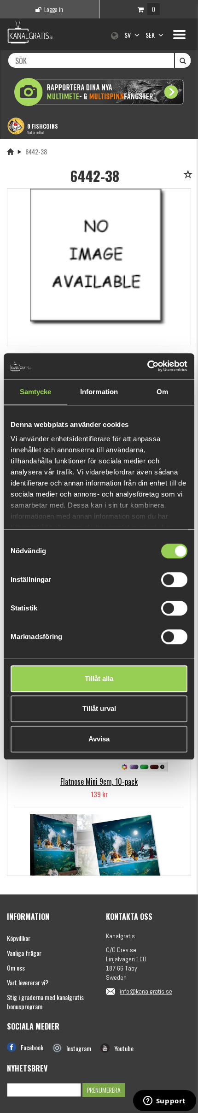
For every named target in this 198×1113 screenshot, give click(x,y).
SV (128, 35)
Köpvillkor (18, 938)
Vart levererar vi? (27, 982)
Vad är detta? (35, 132)
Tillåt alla (99, 678)
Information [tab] (99, 392)
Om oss (16, 967)
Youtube (124, 1048)
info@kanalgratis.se (146, 991)
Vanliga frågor (24, 953)
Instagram (78, 1048)
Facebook (32, 1047)
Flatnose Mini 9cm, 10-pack (99, 781)
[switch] (174, 579)
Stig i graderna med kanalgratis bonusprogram (45, 1001)
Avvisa (99, 739)
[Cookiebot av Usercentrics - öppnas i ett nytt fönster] (147, 366)
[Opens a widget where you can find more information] (164, 1101)
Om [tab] (162, 392)
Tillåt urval (99, 708)
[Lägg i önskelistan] (189, 175)
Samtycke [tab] (36, 392)
